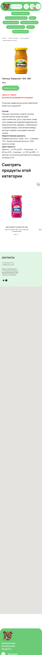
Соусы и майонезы (24, 38)
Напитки (30, 27)
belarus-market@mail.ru (9, 269)
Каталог (4, 38)
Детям (32, 18)
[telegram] (3, 280)
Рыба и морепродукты (29, 22)
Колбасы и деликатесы (20, 13)
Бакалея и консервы (20, 31)
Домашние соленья (11, 22)
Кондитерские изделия (16, 27)
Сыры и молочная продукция (16, 18)
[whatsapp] (6, 280)
